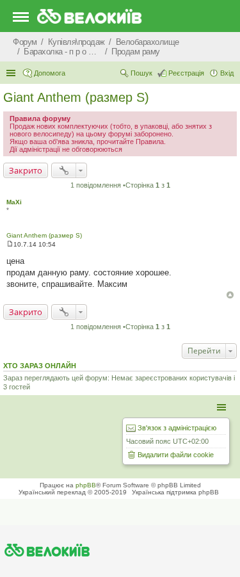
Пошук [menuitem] (141, 73)
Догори (230, 294)
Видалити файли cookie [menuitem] (176, 455)
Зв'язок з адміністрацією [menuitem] (177, 428)
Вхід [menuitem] (227, 73)
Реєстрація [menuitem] (186, 73)
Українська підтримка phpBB (175, 492)
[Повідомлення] (9, 244)
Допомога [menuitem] (49, 73)
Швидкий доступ (12, 73)
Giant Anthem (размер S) (76, 97)
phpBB (86, 485)
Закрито (25, 170)
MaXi (14, 202)
